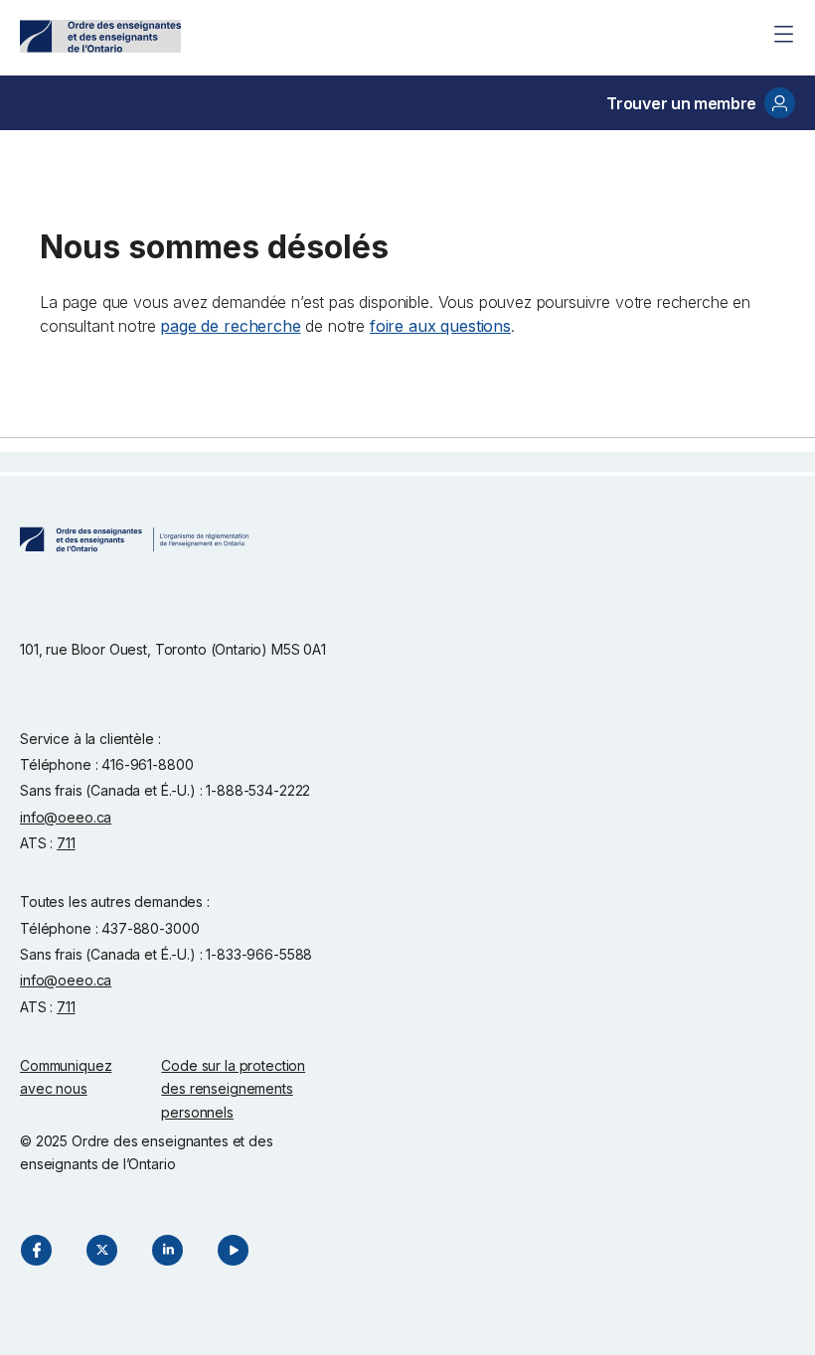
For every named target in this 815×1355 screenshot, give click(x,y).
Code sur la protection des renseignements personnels (233, 1089)
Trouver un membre (681, 103)
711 (66, 842)
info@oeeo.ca (65, 817)
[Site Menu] (783, 34)
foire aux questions (440, 326)
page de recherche (230, 326)
